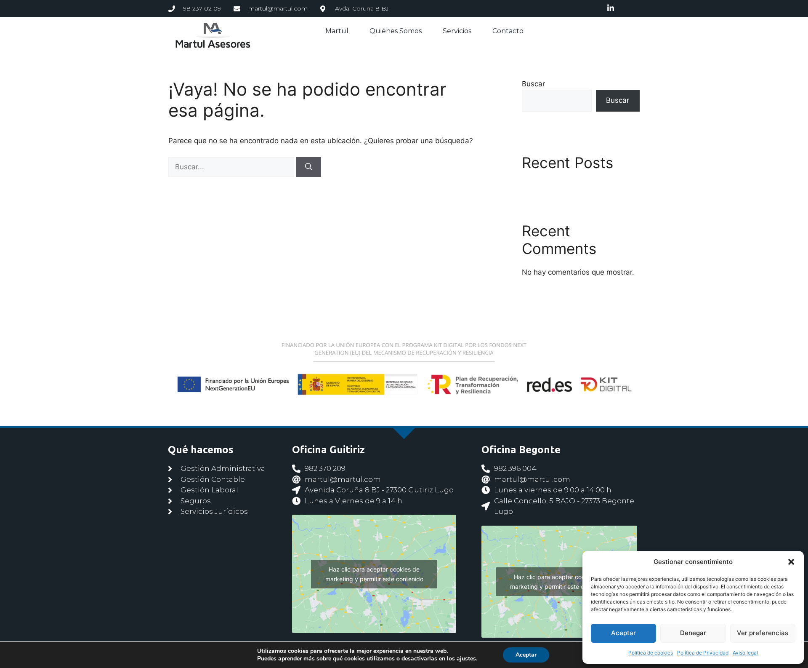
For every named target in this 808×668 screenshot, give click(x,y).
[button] (791, 562)
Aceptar (623, 633)
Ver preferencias (762, 633)
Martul (336, 31)
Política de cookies (650, 652)
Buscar (533, 84)
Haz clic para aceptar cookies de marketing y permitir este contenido (374, 574)
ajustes (466, 659)
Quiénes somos (395, 31)
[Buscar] (308, 167)
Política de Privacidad (702, 652)
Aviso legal (745, 652)
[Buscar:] (232, 167)
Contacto (508, 31)
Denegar (693, 633)
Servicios (457, 31)
